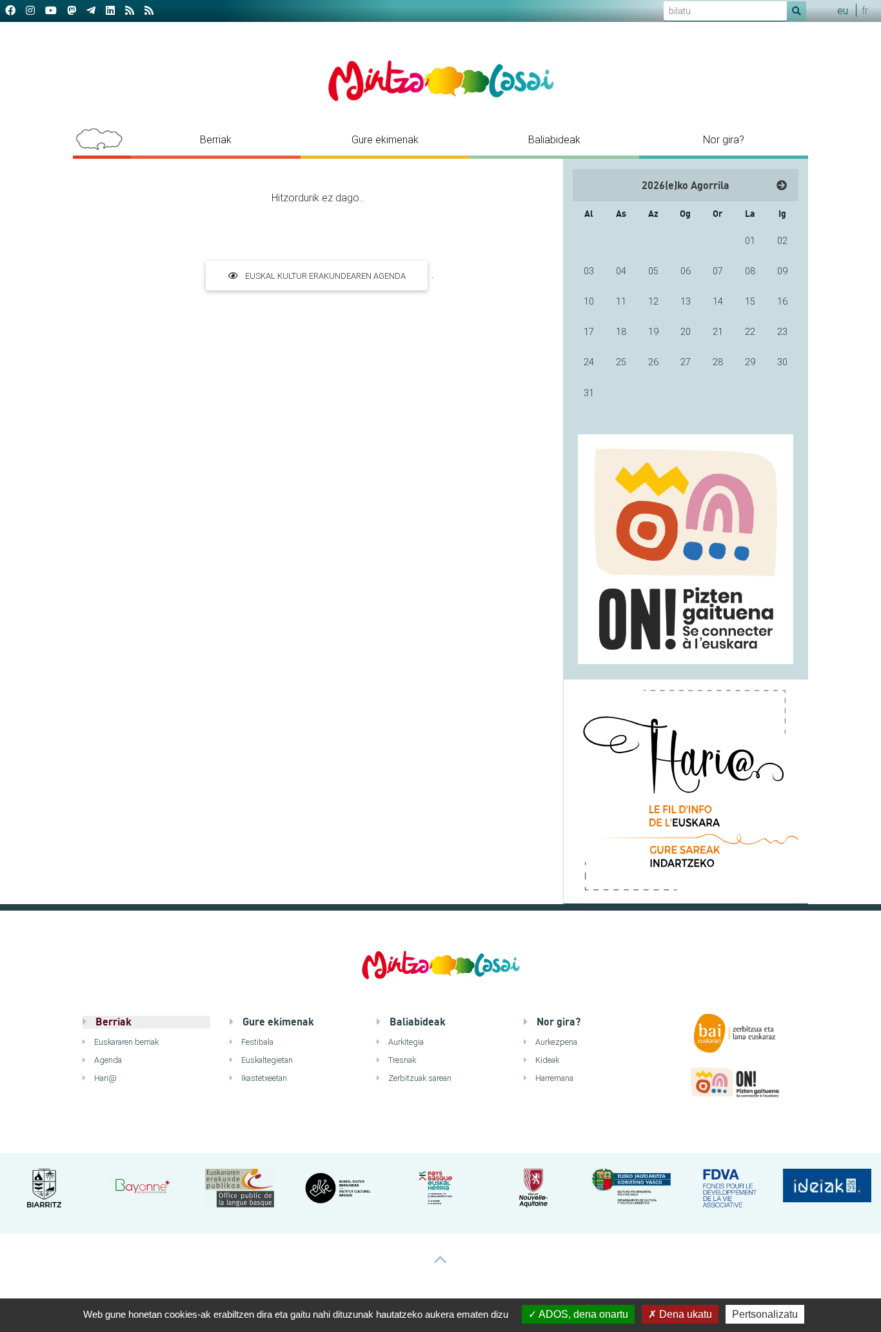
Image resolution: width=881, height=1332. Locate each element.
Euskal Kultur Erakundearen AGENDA (324, 275)
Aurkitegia (405, 1041)
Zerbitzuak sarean (418, 1078)
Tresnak (401, 1059)
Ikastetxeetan (263, 1078)
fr (865, 10)
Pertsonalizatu (765, 1314)
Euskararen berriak (125, 1041)
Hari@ (104, 1078)
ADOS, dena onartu (582, 1314)
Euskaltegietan (266, 1059)
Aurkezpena (555, 1041)
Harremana (553, 1078)
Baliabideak (554, 139)
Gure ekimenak (385, 139)
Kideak (546, 1059)
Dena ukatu (684, 1314)
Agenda (107, 1059)
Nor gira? (723, 139)
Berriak (216, 139)
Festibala (256, 1041)
